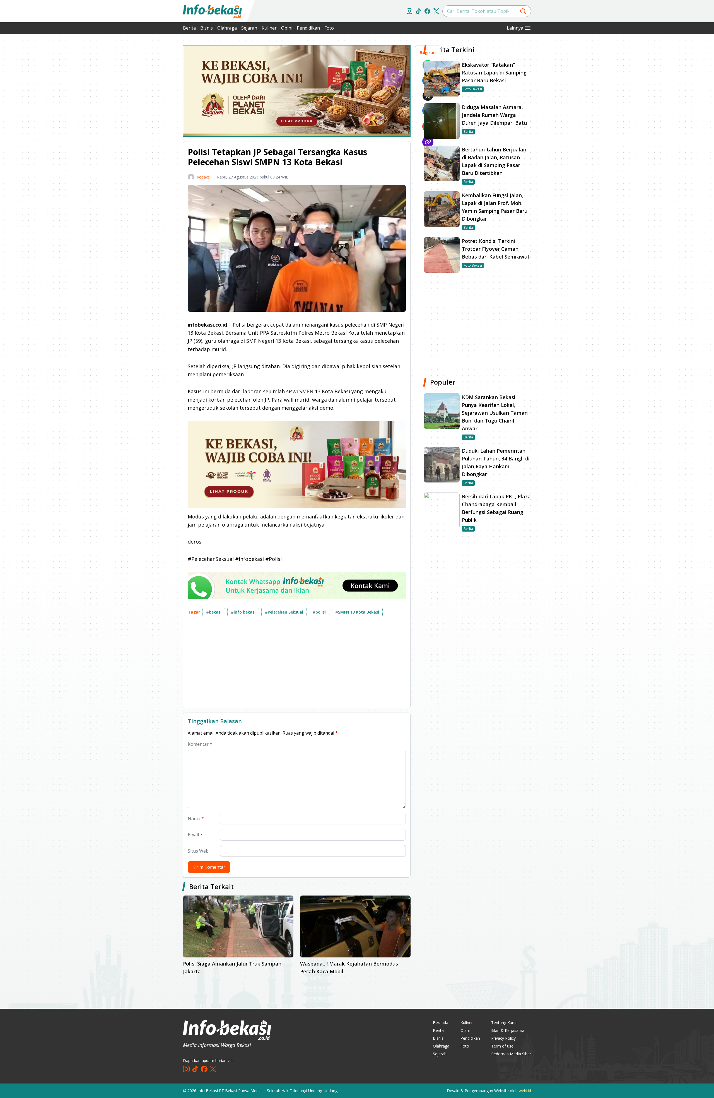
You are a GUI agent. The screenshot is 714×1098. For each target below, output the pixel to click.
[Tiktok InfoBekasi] (418, 11)
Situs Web (198, 851)
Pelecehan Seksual (284, 612)
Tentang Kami (504, 1022)
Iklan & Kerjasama (507, 1030)
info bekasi (243, 612)
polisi (319, 612)
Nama (196, 818)
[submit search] (523, 11)
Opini (286, 28)
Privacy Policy (503, 1038)
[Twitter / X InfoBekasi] (436, 11)
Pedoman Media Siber (511, 1053)
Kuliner (269, 28)
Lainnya (515, 28)
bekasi (213, 612)
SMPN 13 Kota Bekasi (357, 612)
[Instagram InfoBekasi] (409, 11)
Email (195, 835)
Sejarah (249, 28)
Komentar (200, 744)
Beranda (440, 1022)
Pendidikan (308, 28)
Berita (189, 28)
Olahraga (227, 28)
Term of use (502, 1046)
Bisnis (206, 28)
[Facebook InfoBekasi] (427, 11)
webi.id (525, 1090)
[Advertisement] (153, 128)
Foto (329, 28)
